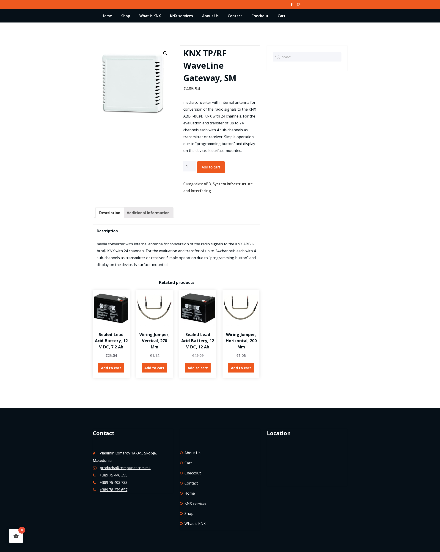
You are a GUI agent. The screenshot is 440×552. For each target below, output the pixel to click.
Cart (282, 15)
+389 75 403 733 (113, 482)
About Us (210, 15)
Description (109, 212)
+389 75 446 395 (113, 475)
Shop (125, 15)
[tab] (109, 212)
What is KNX (150, 15)
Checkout (260, 15)
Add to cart (211, 167)
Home (107, 15)
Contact (235, 15)
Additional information (148, 212)
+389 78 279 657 (113, 489)
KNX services (181, 15)
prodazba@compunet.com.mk (125, 467)
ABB (207, 183)
